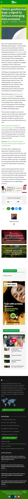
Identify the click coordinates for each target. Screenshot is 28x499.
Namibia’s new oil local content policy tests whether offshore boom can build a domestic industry (13, 466)
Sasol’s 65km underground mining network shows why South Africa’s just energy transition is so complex (14, 482)
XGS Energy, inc (19, 52)
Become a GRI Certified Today (8, 422)
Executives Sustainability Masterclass (10, 425)
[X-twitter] (12, 496)
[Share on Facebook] (12, 208)
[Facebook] (9, 496)
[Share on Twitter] (16, 208)
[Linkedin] (15, 496)
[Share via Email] (19, 208)
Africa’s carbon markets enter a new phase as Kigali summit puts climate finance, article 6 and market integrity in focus (13, 458)
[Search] (26, 2)
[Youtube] (18, 496)
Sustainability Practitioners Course (9, 428)
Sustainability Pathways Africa (8, 419)
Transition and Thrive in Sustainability (10, 431)
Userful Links (5, 416)
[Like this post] (9, 208)
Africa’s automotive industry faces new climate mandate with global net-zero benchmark (13, 143)
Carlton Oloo (5, 21)
